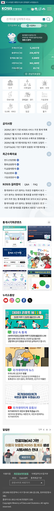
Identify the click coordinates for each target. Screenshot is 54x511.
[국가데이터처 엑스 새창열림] (30, 300)
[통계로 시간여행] (14, 258)
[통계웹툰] (39, 258)
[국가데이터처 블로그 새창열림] (17, 300)
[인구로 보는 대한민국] (14, 280)
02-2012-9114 (15, 499)
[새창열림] (32, 9)
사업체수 (31, 25)
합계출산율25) (16, 58)
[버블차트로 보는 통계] (39, 280)
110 (30, 499)
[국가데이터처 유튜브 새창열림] (5, 300)
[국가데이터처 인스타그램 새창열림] (11, 300)
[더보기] (49, 123)
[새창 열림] (27, 326)
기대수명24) (17, 68)
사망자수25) (17, 63)
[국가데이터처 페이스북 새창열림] (23, 300)
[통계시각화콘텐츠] (49, 222)
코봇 (11, 38)
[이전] (43, 429)
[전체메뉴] (49, 9)
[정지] (47, 429)
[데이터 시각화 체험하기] (39, 236)
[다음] (50, 429)
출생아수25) (17, 53)
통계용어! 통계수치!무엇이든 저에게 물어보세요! (32, 37)
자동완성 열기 (44, 19)
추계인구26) (17, 48)
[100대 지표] (14, 236)
